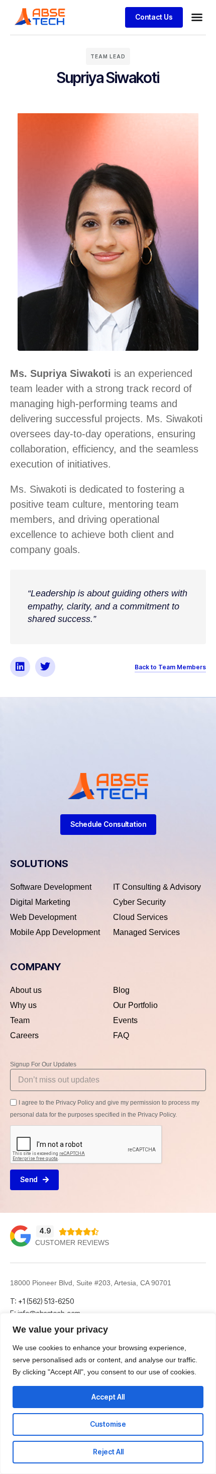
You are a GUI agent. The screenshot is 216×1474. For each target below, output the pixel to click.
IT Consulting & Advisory (157, 887)
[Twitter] (45, 667)
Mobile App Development (55, 932)
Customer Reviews (72, 1242)
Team (20, 1020)
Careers (24, 1035)
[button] (197, 17)
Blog (121, 990)
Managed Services (146, 932)
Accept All (108, 1396)
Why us (23, 1005)
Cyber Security (139, 902)
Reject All (108, 1451)
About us (26, 990)
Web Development (43, 917)
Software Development (50, 887)
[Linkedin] (20, 667)
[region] (108, 1393)
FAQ (121, 1035)
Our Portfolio (135, 1005)
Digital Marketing (40, 902)
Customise (108, 1424)
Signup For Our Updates (43, 1064)
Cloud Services (140, 917)
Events (125, 1020)
